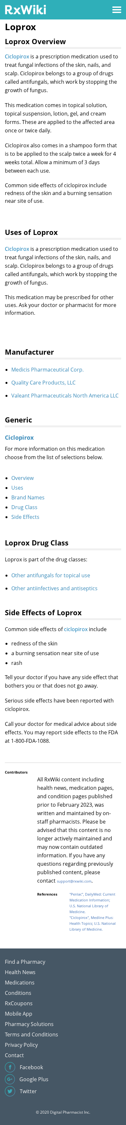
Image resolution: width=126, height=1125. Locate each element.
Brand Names (28, 497)
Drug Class (24, 507)
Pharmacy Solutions (29, 1024)
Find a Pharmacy (25, 961)
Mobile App (18, 1013)
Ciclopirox (17, 56)
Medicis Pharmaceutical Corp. (47, 369)
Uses (17, 487)
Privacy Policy (21, 1044)
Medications (20, 982)
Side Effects (25, 516)
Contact (14, 1055)
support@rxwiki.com (74, 881)
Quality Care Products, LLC (43, 382)
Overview (22, 478)
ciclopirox (76, 629)
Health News (20, 972)
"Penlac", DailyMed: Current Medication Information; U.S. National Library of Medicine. (92, 903)
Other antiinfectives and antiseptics (54, 588)
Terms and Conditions (31, 1034)
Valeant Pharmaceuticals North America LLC (65, 395)
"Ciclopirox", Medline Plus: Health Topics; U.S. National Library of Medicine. (92, 923)
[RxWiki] (25, 9)
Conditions (18, 993)
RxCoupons (19, 1003)
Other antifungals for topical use (50, 575)
